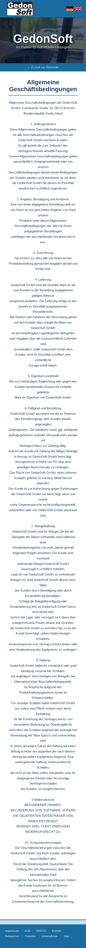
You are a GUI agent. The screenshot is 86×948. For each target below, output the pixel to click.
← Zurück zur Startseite (43, 67)
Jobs (66, 936)
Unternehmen (50, 936)
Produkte (30, 936)
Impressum (12, 930)
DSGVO (41, 930)
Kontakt (56, 930)
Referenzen (12, 936)
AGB (27, 930)
